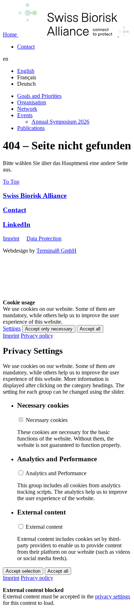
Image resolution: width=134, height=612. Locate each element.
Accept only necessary (49, 329)
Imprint (11, 238)
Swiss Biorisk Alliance (34, 195)
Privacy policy (37, 336)
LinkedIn (16, 224)
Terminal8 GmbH (56, 251)
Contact (14, 210)
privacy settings (112, 596)
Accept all (90, 329)
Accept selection (23, 571)
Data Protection (43, 238)
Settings (12, 328)
